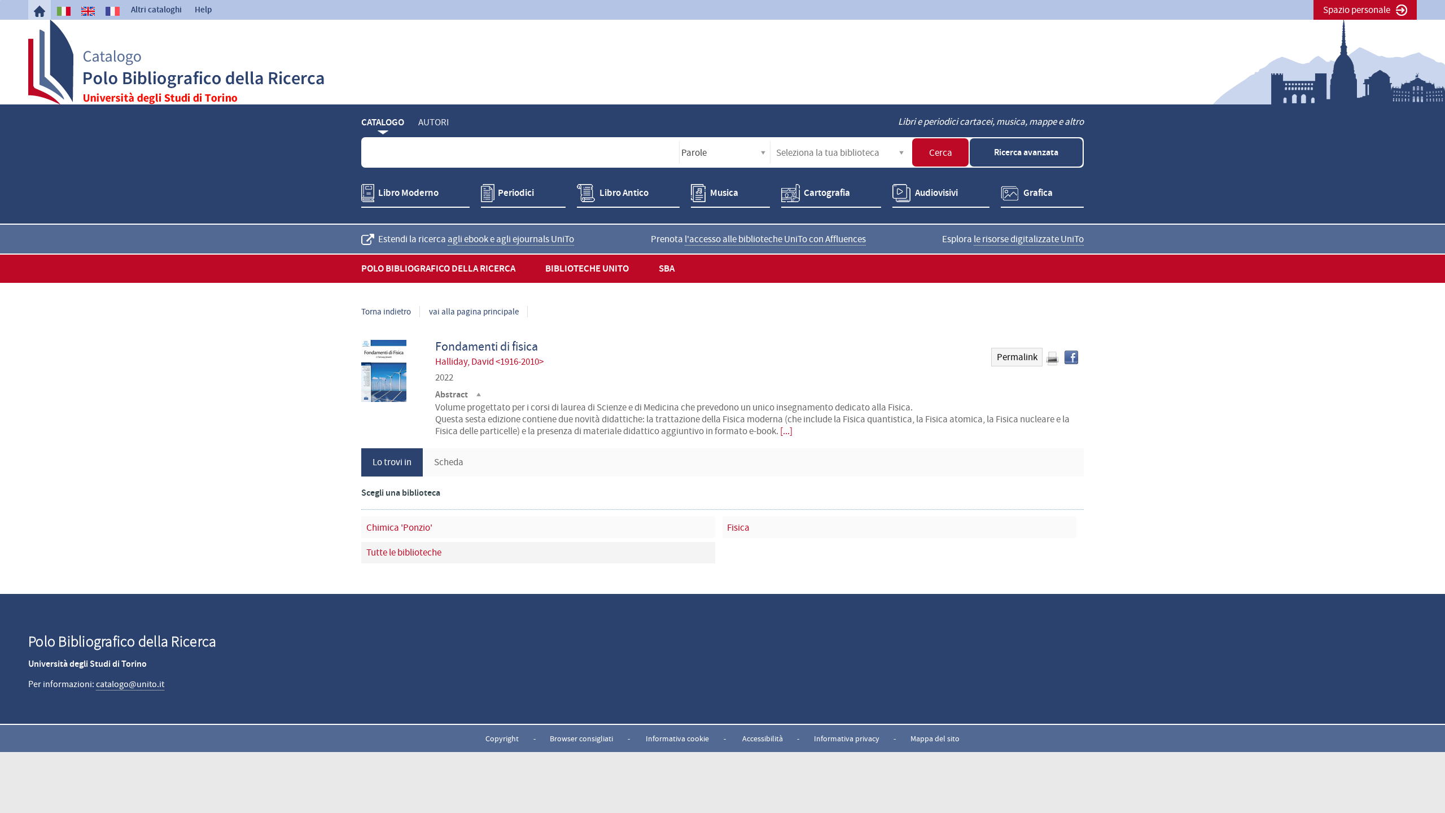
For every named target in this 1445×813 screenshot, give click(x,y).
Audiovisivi (936, 192)
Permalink (1017, 357)
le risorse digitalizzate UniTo (1029, 239)
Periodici (516, 192)
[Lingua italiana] (63, 11)
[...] (786, 431)
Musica (724, 192)
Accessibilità (762, 738)
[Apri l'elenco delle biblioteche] (901, 152)
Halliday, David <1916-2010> (489, 362)
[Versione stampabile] (1052, 358)
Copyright (502, 738)
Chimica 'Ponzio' (399, 528)
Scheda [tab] (448, 462)
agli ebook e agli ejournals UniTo (511, 239)
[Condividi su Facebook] (1071, 357)
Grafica (1038, 192)
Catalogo (382, 122)
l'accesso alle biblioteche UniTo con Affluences (775, 239)
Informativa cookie (677, 738)
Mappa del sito (935, 738)
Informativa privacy (846, 738)
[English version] (88, 11)
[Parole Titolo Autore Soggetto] (725, 152)
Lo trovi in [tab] (392, 462)
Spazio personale (1356, 10)
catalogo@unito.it (130, 684)
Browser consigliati (581, 738)
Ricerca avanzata (1026, 152)
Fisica (738, 528)
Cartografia (827, 192)
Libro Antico (624, 192)
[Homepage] (39, 11)
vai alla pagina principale (474, 311)
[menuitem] (39, 11)
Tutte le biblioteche (403, 552)
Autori (433, 122)
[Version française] (112, 11)
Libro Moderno (408, 192)
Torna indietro (386, 311)
